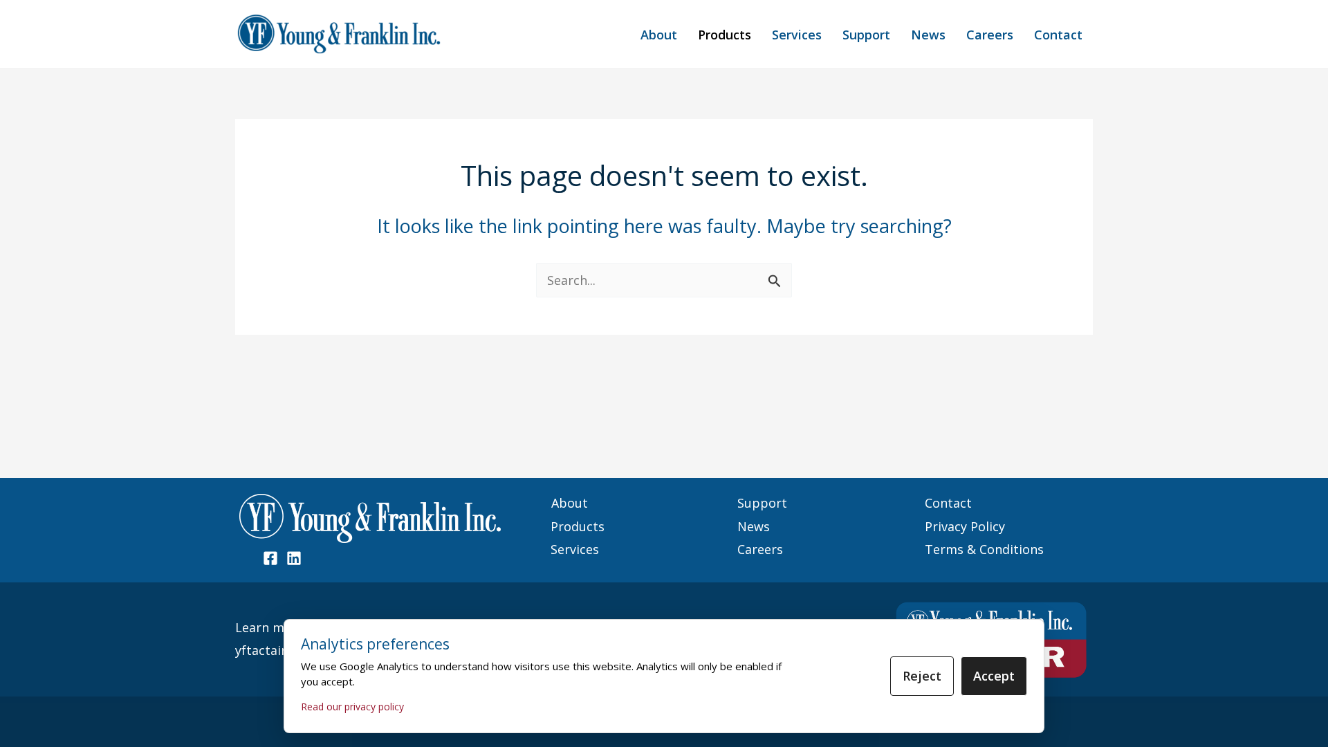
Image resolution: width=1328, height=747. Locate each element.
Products (724, 34)
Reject (922, 675)
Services (797, 34)
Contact (1058, 34)
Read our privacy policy (352, 706)
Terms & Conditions (984, 549)
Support (866, 34)
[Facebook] (270, 558)
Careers (989, 34)
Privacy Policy (965, 526)
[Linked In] (294, 558)
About (658, 34)
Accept (994, 675)
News (928, 34)
